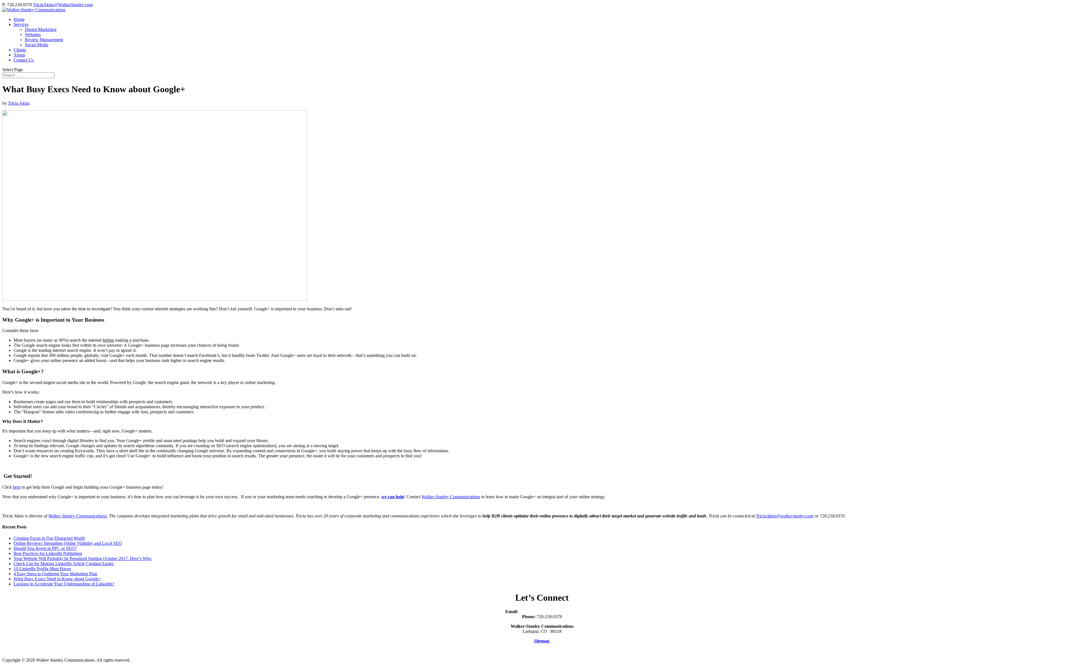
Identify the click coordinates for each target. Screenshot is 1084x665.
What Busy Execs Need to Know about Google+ (57, 578)
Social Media (36, 44)
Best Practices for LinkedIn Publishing (48, 553)
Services (21, 24)
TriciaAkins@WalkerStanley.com (549, 611)
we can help (392, 496)
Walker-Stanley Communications (450, 496)
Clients (20, 49)
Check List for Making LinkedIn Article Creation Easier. (64, 563)
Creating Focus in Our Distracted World (49, 538)
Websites (33, 34)
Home (19, 19)
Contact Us (24, 60)
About (19, 54)
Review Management (44, 39)
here (17, 487)
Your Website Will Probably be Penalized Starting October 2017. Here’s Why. (83, 558)
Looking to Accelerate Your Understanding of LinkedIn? (64, 583)
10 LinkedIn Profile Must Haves (42, 568)
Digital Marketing (40, 29)
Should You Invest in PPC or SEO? (45, 548)
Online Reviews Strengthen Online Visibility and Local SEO (68, 543)
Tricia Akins (19, 103)
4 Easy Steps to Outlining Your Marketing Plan (55, 573)
